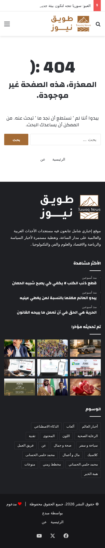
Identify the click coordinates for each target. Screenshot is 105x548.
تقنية (32, 436)
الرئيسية (58, 159)
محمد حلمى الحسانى (40, 455)
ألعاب (70, 426)
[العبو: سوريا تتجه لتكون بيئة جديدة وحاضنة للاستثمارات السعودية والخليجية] (19, 348)
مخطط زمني (52, 464)
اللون (66, 436)
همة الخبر (91, 474)
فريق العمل (25, 445)
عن (42, 159)
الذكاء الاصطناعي (46, 426)
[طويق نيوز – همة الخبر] (70, 23)
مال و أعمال (71, 455)
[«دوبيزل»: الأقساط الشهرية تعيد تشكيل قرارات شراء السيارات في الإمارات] (19, 367)
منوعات (29, 464)
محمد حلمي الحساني (83, 464)
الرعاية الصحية (88, 436)
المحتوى (49, 436)
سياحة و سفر (88, 445)
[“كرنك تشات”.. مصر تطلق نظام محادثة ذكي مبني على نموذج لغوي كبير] (52, 367)
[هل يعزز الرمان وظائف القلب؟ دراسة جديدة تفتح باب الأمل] (85, 387)
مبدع (46, 513)
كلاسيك (92, 455)
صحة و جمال (62, 445)
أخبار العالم (90, 426)
